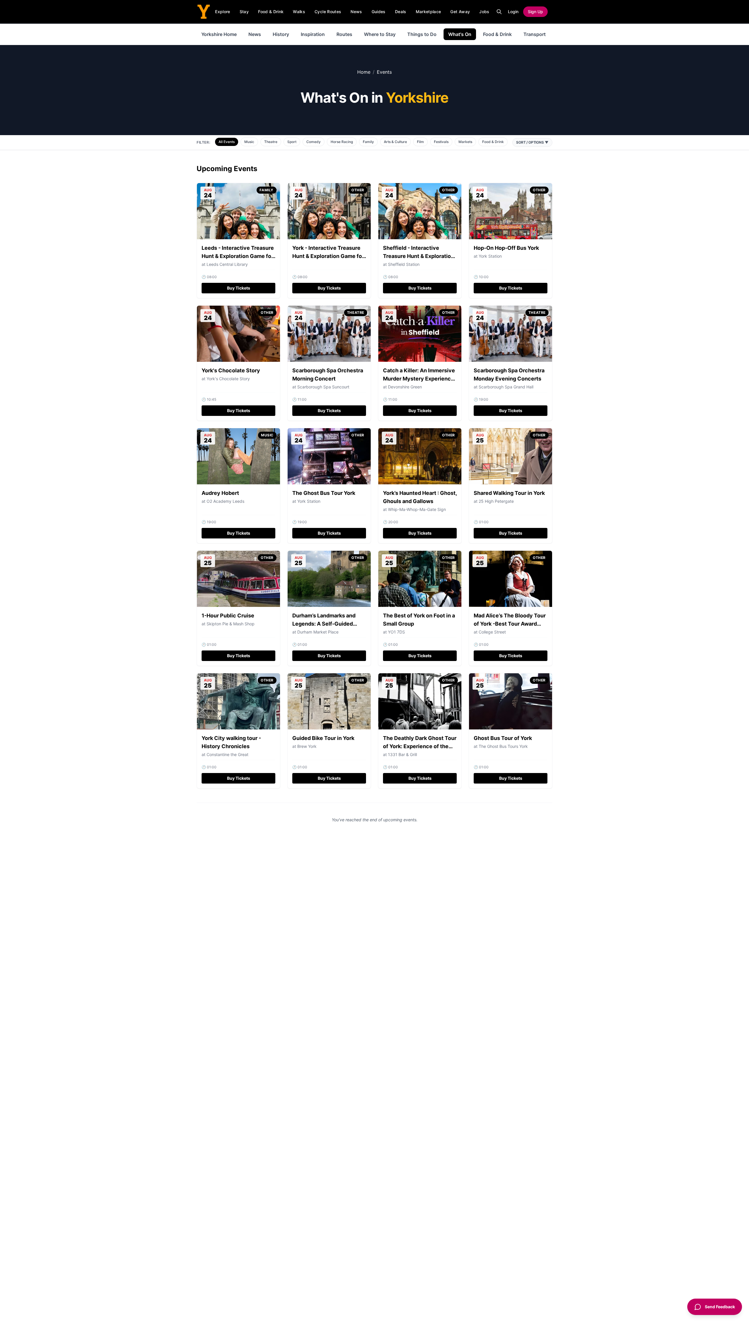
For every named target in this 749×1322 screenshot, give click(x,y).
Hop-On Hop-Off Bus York (506, 248)
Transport (534, 34)
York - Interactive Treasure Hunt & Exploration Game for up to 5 (328, 256)
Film (420, 142)
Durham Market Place (318, 631)
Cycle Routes (328, 11)
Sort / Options (532, 142)
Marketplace (428, 11)
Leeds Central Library (227, 264)
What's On (459, 34)
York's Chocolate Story (231, 370)
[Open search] (499, 11)
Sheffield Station (404, 264)
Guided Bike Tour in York (323, 738)
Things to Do (422, 34)
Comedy (313, 142)
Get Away (460, 11)
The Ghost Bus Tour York (323, 493)
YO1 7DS (396, 631)
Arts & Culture (395, 142)
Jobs (484, 11)
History (281, 34)
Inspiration (313, 34)
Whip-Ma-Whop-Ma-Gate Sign (417, 509)
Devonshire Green (405, 386)
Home (363, 72)
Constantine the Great (227, 754)
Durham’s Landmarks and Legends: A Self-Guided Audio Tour (323, 623)
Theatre (270, 142)
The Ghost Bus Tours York (503, 746)
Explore (222, 11)
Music (249, 142)
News (356, 11)
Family (368, 142)
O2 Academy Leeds (225, 501)
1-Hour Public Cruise (228, 615)
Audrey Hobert (220, 493)
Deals (400, 11)
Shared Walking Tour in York (509, 493)
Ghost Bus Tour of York (503, 738)
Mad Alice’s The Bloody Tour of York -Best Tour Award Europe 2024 (510, 623)
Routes (344, 34)
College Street (492, 631)
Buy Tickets (238, 287)
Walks (299, 11)
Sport (291, 142)
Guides (379, 11)
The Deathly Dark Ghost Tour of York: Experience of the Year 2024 (419, 746)
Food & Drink (271, 11)
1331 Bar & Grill (402, 754)
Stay (244, 11)
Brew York (307, 746)
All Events (227, 142)
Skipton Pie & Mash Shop (231, 623)
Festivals (441, 142)
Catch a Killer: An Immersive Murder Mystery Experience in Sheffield (419, 378)
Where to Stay (380, 34)
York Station (490, 256)
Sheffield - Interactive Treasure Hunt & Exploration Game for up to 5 (418, 256)
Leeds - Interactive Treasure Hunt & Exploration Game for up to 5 (238, 256)
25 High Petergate (496, 501)
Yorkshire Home (219, 34)
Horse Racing (342, 142)
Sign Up (535, 11)
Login (513, 11)
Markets (465, 142)
